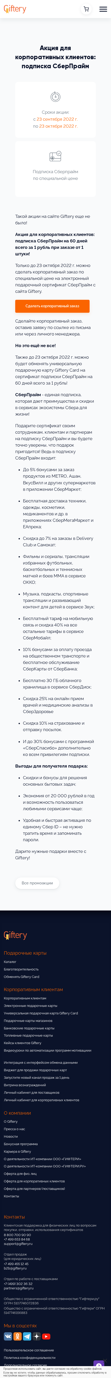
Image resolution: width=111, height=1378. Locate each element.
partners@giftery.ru (19, 1288)
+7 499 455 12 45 (16, 1264)
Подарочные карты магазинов (28, 1021)
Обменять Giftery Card (21, 977)
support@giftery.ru (18, 1244)
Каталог (10, 962)
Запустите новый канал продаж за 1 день (36, 1078)
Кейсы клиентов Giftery (22, 1043)
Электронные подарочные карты (30, 1006)
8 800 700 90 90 (17, 1235)
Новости (11, 1136)
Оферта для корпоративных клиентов (34, 1181)
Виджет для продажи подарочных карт (35, 1070)
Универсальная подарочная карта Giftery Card (41, 1013)
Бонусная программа (21, 1144)
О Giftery (11, 1121)
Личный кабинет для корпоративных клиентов (41, 1100)
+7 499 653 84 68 (17, 1239)
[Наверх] (10, 1359)
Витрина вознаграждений (25, 1085)
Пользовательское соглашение (29, 1350)
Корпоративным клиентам (25, 998)
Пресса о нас (14, 1129)
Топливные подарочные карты (28, 1035)
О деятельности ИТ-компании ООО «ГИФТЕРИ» (42, 1159)
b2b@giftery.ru (15, 1268)
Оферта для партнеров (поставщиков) (34, 1189)
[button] (103, 9)
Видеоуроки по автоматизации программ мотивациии (47, 1050)
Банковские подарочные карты (29, 1028)
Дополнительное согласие (25, 1365)
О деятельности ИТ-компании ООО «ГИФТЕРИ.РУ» (45, 1166)
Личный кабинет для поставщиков (31, 1092)
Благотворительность (21, 969)
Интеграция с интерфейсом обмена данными (41, 1063)
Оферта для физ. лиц (20, 1174)
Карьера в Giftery (17, 1151)
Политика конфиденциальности (30, 1358)
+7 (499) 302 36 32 (18, 1284)
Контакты (11, 1196)
